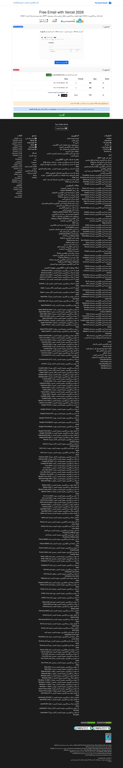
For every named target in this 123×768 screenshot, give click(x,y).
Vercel (76, 31)
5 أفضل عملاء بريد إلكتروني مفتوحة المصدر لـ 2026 (60, 353)
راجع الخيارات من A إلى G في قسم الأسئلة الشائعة (43, 109)
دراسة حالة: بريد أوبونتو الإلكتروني (69, 208)
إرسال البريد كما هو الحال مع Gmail (100, 162)
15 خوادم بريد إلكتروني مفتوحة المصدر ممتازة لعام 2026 (60, 556)
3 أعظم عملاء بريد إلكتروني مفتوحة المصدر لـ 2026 (60, 678)
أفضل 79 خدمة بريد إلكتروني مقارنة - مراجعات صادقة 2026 (61, 162)
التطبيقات (107, 135)
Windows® (107, 140)
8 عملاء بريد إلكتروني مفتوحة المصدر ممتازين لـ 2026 (59, 472)
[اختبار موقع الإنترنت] (101, 728)
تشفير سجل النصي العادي (102, 355)
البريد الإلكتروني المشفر (31, 3)
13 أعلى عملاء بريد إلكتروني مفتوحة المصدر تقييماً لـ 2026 (59, 377)
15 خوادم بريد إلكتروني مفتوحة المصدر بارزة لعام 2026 (60, 562)
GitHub (32, 140)
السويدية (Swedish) (19, 184)
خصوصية (21, 3)
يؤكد (48, 75)
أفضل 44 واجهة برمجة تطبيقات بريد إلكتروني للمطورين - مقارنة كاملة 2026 (60, 176)
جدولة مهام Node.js (73, 240)
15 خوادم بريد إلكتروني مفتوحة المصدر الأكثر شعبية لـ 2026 (58, 370)
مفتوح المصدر (75, 156)
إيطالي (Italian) (18, 165)
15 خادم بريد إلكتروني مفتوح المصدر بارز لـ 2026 (59, 474)
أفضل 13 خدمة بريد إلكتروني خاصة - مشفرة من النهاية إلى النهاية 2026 (59, 165)
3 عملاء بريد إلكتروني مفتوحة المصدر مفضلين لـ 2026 (59, 682)
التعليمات (15, 3)
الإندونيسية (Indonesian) (18, 162)
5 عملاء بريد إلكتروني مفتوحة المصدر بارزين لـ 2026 (62, 669)
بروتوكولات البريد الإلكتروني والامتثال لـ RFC (65, 216)
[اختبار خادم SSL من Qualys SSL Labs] (104, 722)
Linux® (107, 145)
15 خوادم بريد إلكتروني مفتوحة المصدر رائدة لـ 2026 (60, 306)
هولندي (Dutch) (18, 146)
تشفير (63, 95)
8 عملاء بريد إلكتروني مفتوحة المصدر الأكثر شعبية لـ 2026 (59, 372)
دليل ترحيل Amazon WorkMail (69, 190)
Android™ (106, 143)
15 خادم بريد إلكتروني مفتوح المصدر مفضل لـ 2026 (60, 406)
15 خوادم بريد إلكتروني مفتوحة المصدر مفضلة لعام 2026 (59, 586)
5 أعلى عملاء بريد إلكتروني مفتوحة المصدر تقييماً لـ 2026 (58, 302)
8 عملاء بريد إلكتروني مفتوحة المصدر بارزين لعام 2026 (60, 566)
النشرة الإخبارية (30, 138)
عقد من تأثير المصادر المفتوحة (70, 188)
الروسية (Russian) (17, 180)
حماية (35, 160)
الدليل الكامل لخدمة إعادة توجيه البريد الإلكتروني (64, 225)
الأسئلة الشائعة (60, 128)
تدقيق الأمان (75, 140)
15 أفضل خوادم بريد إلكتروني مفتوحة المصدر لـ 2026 (59, 351)
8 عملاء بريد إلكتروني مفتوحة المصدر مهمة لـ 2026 (60, 498)
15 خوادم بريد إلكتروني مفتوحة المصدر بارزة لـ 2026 (61, 667)
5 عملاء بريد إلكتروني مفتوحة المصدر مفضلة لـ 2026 (60, 410)
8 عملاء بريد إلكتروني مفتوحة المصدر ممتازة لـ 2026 (61, 390)
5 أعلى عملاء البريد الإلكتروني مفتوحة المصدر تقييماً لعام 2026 (59, 646)
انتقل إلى (18, 27)
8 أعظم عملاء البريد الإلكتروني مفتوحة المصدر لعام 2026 (58, 582)
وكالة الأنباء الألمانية (31, 171)
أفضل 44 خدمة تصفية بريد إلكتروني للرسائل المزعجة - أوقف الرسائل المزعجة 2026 (61, 180)
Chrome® (106, 149)
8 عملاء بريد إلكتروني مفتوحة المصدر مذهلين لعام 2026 (61, 575)
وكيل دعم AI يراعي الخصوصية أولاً (69, 201)
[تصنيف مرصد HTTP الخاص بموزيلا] (88, 722)
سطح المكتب (105, 147)
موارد (109, 341)
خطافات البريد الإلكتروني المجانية (69, 147)
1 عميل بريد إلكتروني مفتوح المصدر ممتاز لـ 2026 (60, 318)
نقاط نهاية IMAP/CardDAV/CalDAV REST (66, 212)
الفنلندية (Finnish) (17, 149)
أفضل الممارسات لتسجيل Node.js (68, 197)
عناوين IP (76, 143)
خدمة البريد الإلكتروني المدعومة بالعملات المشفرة (64, 229)
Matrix (33, 145)
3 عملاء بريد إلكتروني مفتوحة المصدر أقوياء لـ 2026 (59, 691)
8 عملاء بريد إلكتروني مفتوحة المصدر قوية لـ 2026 (61, 348)
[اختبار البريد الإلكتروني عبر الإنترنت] (83, 728)
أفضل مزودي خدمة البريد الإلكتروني (68, 195)
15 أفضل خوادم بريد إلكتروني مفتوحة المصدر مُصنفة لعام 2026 (59, 514)
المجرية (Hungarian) (18, 158)
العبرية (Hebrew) (17, 155)
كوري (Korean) (18, 168)
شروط (35, 164)
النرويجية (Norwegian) (18, 171)
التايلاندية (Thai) (18, 187)
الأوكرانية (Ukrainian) (19, 192)
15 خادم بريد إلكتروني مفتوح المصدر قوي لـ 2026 (59, 423)
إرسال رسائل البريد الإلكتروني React (68, 253)
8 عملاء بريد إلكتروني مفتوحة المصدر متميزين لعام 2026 (59, 553)
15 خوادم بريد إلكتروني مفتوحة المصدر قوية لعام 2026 (60, 602)
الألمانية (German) (17, 153)
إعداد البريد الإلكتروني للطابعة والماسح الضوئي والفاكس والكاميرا (97, 167)
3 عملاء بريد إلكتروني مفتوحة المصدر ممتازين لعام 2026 (60, 664)
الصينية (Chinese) (17, 140)
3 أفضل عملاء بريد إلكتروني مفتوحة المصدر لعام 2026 (59, 612)
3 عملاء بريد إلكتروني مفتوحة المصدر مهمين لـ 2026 (59, 686)
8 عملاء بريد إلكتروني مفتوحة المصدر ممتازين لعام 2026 (60, 559)
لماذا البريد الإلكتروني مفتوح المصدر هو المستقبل (64, 264)
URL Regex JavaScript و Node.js (68, 262)
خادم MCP (75, 223)
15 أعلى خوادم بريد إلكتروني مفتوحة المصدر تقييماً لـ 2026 (60, 297)
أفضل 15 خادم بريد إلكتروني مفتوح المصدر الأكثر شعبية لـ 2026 (60, 289)
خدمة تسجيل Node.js (72, 242)
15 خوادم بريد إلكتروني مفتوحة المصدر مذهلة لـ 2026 (60, 326)
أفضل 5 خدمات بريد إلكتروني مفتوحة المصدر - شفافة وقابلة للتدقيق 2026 (58, 170)
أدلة (110, 155)
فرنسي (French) (17, 151)
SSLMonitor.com (106, 368)
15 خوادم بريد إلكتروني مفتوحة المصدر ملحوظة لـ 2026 (58, 320)
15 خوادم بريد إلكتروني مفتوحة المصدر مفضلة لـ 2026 (59, 338)
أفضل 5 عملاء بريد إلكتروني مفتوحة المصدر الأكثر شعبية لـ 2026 (59, 293)
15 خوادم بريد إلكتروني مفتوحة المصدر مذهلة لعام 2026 (61, 570)
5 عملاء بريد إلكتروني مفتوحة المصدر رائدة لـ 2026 (58, 309)
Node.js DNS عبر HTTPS (71, 236)
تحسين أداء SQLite (73, 251)
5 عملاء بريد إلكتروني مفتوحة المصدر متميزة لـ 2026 (59, 314)
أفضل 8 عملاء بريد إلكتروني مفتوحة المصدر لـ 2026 (60, 273)
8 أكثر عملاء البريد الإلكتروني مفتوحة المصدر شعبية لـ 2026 (59, 453)
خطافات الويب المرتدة (72, 151)
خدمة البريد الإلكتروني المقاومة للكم (68, 247)
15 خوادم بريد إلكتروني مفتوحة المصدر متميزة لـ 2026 (59, 312)
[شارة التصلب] (108, 737)
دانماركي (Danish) (17, 144)
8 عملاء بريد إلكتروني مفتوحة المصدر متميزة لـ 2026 (60, 385)
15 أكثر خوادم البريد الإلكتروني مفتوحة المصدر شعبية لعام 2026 (59, 523)
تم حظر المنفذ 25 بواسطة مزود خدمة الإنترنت (97, 338)
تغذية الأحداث (33, 156)
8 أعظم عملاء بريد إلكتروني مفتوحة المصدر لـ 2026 (59, 403)
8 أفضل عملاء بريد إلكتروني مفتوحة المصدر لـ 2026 (60, 511)
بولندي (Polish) (18, 174)
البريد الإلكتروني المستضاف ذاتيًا (69, 149)
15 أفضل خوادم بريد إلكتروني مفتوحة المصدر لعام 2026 (61, 607)
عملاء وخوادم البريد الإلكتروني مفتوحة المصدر (61, 267)
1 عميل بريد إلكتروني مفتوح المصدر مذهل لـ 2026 (59, 329)
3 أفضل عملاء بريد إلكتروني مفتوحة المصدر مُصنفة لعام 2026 (60, 629)
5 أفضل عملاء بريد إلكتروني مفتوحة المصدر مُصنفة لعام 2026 (60, 518)
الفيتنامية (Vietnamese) (18, 196)
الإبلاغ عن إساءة (32, 173)
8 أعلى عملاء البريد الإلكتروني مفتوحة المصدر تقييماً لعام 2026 (62, 536)
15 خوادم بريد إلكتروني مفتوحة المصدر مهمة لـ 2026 (60, 342)
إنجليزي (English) (17, 148)
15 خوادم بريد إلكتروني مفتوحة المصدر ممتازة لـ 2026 (59, 316)
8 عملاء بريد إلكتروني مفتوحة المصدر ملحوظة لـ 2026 (60, 394)
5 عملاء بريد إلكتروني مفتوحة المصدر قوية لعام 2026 (61, 604)
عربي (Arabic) (18, 138)
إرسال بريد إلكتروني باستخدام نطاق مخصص (98, 160)
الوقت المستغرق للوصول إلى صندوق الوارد (98, 348)
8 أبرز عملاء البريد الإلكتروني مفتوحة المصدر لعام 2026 (59, 544)
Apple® (109, 138)
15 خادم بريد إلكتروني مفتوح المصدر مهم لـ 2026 (59, 414)
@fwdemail (31, 143)
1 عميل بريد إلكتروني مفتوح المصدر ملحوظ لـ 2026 (60, 322)
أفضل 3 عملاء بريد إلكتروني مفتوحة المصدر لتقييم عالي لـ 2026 (59, 284)
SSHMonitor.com (106, 366)
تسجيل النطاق (107, 353)
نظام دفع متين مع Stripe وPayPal (68, 257)
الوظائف (34, 177)
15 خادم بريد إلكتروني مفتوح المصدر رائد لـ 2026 (60, 461)
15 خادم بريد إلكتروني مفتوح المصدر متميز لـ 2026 (62, 465)
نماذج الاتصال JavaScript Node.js (69, 234)
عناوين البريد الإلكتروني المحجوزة (101, 357)
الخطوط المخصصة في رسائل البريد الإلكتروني (65, 214)
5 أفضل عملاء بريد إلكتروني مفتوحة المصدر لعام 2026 (59, 620)
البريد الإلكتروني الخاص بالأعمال (102, 344)
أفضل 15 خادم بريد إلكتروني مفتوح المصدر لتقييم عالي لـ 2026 (59, 280)
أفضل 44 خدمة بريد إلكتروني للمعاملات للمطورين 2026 (62, 173)
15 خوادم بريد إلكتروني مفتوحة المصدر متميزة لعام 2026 (59, 549)
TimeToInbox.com (105, 361)
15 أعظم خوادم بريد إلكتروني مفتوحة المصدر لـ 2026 (60, 332)
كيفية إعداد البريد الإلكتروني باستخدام (96, 175)
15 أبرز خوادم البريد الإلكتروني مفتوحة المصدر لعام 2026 (59, 540)
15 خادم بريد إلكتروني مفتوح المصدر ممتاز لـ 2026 (60, 470)
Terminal (107, 151)
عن (36, 158)
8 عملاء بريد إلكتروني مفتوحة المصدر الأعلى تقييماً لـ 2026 (59, 368)
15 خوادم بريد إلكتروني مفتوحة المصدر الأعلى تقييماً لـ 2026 (60, 365)
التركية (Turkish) (17, 189)
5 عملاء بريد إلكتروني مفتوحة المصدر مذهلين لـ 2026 (60, 482)
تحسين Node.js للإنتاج (72, 227)
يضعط (35, 175)
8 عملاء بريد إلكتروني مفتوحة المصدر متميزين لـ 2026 (61, 468)
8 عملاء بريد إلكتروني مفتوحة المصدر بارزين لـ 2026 (58, 476)
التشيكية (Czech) (17, 142)
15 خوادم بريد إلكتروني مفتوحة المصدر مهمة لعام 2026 (60, 594)
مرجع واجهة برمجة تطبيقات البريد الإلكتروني (66, 145)
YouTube (32, 147)
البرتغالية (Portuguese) (18, 177)
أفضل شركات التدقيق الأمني (70, 199)
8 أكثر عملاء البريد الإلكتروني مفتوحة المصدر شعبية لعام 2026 (60, 527)
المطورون (75, 135)
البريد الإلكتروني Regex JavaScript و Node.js (65, 218)
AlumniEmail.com (105, 359)
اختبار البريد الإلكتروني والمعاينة (69, 221)
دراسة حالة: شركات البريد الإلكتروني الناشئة (66, 255)
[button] (59, 95)
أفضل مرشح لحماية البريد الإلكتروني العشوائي (65, 192)
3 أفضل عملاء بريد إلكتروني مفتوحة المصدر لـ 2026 (59, 433)
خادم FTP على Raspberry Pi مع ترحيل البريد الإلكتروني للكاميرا (97, 172)
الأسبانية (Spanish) (17, 182)
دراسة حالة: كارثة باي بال (71, 244)
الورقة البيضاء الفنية (73, 138)
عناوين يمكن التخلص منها (104, 351)
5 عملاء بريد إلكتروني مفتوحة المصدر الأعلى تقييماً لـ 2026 (61, 445)
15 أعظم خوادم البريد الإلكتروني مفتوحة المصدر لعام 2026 (60, 579)
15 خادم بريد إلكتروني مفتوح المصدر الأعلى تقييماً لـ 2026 (61, 440)
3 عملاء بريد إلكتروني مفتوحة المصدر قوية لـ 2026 (59, 427)
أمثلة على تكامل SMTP (104, 158)
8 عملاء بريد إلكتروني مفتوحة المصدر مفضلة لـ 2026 (59, 340)
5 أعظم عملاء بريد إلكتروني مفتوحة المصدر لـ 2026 (59, 335)
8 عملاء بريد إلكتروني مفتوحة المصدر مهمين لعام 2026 (60, 599)
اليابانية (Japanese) (17, 167)
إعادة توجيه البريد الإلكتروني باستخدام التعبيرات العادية (63, 153)
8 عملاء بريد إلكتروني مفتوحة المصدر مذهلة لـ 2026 (60, 398)
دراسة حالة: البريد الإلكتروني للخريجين (67, 205)
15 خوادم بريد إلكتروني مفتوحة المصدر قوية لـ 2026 (61, 346)
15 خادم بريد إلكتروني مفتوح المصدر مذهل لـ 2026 (59, 478)
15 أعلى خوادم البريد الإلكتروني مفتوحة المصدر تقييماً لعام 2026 (61, 531)
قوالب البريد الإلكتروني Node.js (69, 238)
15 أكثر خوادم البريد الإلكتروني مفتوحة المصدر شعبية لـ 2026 (59, 449)
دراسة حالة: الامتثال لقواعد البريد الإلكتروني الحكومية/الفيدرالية (60, 203)
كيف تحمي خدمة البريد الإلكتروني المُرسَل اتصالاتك (64, 260)
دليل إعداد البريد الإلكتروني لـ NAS (101, 164)
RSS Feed (31, 149)
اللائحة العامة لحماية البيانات (31, 167)
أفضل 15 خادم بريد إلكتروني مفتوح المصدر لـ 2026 (60, 270)
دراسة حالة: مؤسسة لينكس (70, 210)
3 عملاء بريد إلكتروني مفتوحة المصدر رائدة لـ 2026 (61, 381)
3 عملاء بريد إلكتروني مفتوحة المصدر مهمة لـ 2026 (60, 344)
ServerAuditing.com (105, 364)
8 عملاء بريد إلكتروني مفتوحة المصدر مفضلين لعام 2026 (60, 590)
